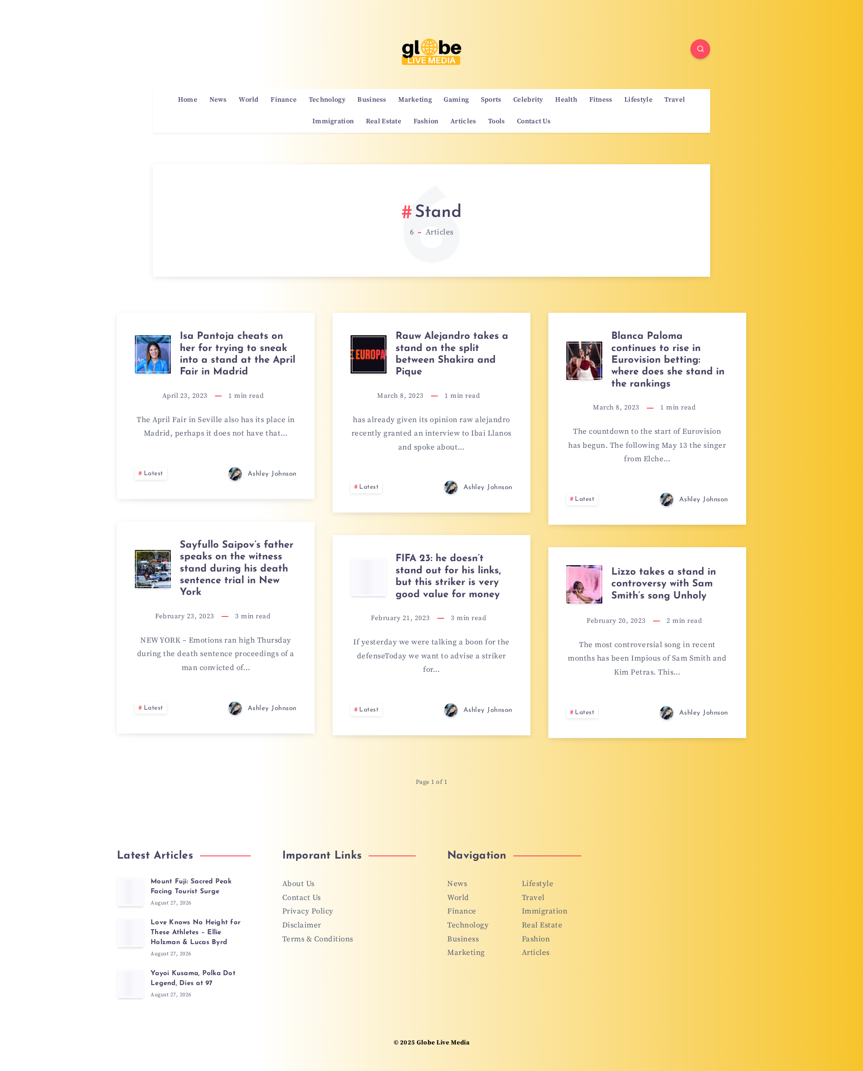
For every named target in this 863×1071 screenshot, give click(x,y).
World (249, 100)
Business (371, 100)
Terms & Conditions (317, 939)
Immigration (333, 121)
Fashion (426, 121)
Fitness (601, 100)
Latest (153, 473)
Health (566, 100)
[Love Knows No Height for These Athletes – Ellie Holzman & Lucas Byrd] (130, 932)
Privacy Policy (308, 911)
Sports (491, 100)
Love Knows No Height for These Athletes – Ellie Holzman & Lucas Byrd (195, 932)
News (218, 100)
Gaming (456, 100)
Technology (327, 100)
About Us (298, 884)
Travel (674, 100)
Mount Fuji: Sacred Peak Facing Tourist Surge (191, 886)
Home (187, 100)
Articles (463, 121)
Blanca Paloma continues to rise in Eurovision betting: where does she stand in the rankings (668, 360)
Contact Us (534, 121)
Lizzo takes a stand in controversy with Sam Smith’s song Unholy (663, 584)
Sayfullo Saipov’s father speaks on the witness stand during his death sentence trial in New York (237, 569)
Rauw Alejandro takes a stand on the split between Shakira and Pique (452, 354)
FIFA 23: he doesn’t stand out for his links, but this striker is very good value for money (448, 576)
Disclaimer (301, 925)
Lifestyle (638, 100)
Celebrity (528, 100)
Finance (284, 100)
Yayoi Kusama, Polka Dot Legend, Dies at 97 (193, 978)
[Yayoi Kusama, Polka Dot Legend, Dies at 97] (130, 983)
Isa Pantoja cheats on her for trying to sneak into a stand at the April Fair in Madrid (237, 354)
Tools (496, 121)
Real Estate (383, 121)
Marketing (415, 100)
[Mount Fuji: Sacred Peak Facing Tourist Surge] (130, 892)
